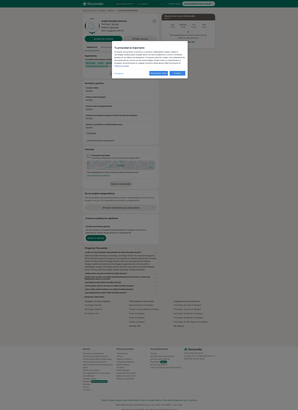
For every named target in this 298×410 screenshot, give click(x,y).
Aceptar (177, 73)
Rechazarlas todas (159, 73)
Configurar (119, 73)
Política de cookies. (121, 66)
